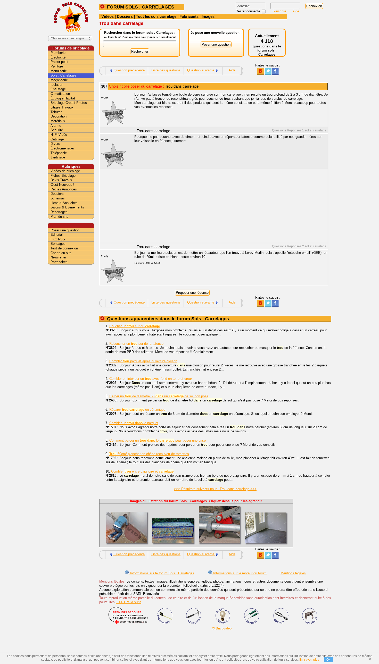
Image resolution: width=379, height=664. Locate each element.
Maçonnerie (59, 80)
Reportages (59, 212)
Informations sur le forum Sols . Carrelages (161, 573)
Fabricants (189, 16)
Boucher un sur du (134, 326)
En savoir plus (309, 659)
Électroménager (62, 148)
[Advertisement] (228, 207)
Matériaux (58, 121)
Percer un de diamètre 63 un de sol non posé (158, 396)
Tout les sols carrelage (156, 16)
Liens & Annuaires (64, 203)
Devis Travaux (61, 180)
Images (208, 16)
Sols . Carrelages (63, 75)
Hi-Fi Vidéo (59, 135)
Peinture (57, 66)
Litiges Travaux (62, 107)
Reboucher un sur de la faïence (136, 344)
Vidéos (107, 16)
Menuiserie (59, 71)
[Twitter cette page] (267, 74)
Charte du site (61, 253)
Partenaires (59, 262)
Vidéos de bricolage (65, 171)
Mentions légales (293, 573)
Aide (295, 11)
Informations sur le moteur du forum (239, 573)
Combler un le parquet (133, 423)
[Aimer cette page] (275, 74)
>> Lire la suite (128, 602)
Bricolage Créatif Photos (69, 103)
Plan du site (59, 216)
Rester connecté (248, 11)
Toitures (56, 112)
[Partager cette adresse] (260, 74)
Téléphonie (59, 153)
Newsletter (58, 257)
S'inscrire (280, 11)
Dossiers (125, 16)
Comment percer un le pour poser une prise (157, 440)
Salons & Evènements (67, 207)
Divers (55, 144)
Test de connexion (64, 248)
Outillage (57, 139)
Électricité (58, 57)
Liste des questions (165, 70)
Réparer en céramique (137, 409)
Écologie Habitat (63, 98)
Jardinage (58, 157)
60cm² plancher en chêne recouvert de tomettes (149, 454)
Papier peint (59, 62)
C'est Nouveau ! (62, 185)
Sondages (58, 244)
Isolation (57, 85)
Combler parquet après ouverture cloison (143, 361)
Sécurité (57, 130)
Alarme (56, 126)
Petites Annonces (64, 189)
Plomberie (58, 53)
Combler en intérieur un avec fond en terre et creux (151, 379)
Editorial (57, 235)
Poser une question (65, 230)
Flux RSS (58, 239)
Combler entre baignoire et (142, 471)
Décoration (59, 116)
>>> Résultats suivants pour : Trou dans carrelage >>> (215, 489)
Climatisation (60, 94)
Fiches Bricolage (63, 176)
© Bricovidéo (222, 628)
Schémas (58, 198)
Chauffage (58, 89)
